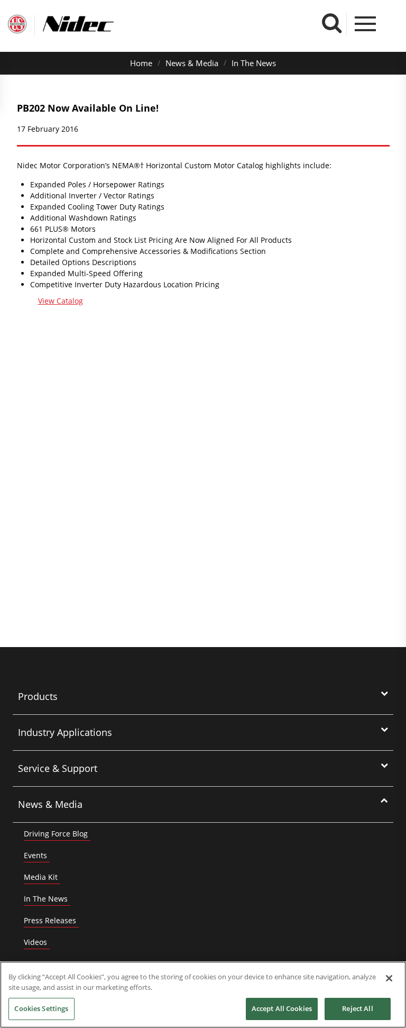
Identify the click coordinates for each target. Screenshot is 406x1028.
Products (38, 696)
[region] (203, 994)
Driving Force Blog (56, 834)
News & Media (191, 63)
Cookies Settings (41, 1008)
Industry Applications (65, 732)
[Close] (389, 978)
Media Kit (41, 877)
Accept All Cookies (282, 1008)
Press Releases (50, 920)
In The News (254, 63)
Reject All (357, 1008)
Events (35, 855)
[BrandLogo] (17, 25)
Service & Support (57, 768)
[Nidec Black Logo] (98, 24)
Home (141, 63)
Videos (35, 942)
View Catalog (60, 301)
